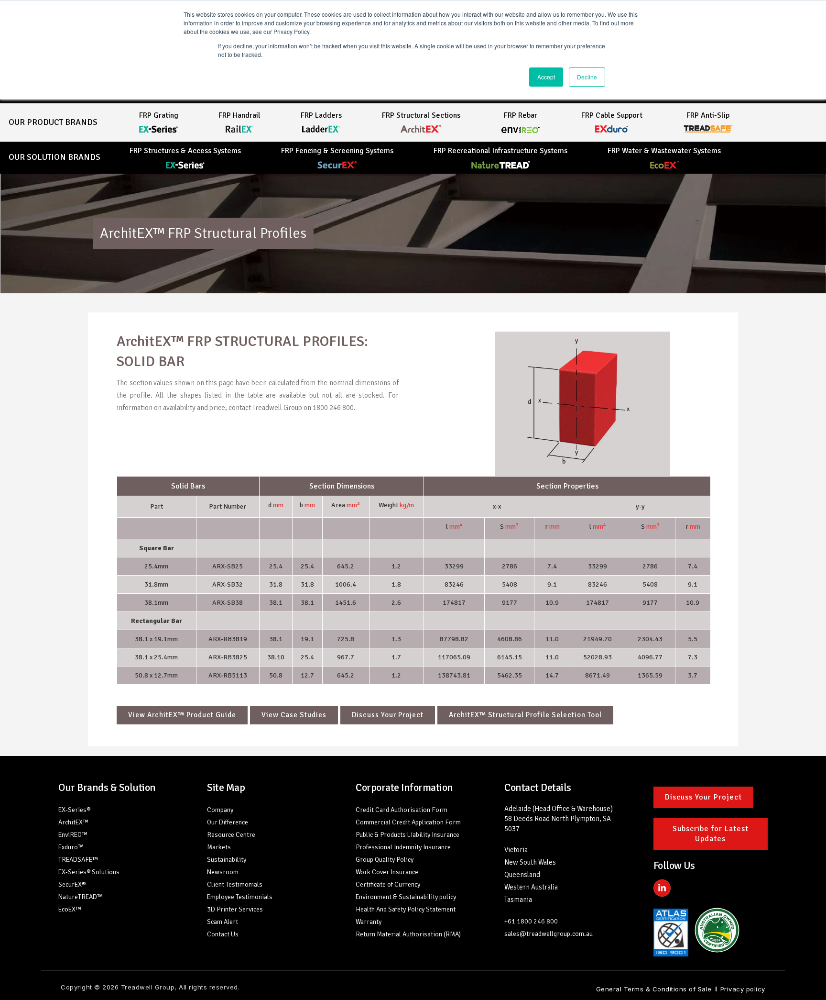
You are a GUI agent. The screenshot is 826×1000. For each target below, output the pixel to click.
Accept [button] (546, 77)
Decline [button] (587, 77)
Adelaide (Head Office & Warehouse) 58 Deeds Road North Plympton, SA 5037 (558, 818)
